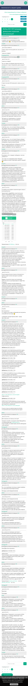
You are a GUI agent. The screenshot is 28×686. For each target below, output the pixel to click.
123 (18, 57)
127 (18, 107)
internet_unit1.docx (13, 581)
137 (17, 321)
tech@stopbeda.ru (16, 422)
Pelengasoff (4, 427)
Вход (12, 12)
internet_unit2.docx (6, 582)
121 (18, 38)
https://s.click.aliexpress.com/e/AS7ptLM (10, 394)
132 (16, 185)
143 (18, 513)
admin (3, 87)
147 (18, 586)
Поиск (24, 14)
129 (18, 135)
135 (16, 298)
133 (16, 248)
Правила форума (19, 14)
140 (18, 446)
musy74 (3, 163)
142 (18, 494)
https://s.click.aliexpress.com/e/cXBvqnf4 (11, 405)
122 (18, 45)
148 (17, 597)
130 (18, 150)
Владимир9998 (5, 36)
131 (16, 165)
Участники (12, 14)
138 (17, 414)
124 (18, 68)
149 (17, 610)
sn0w (3, 595)
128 (18, 125)
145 (18, 546)
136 (16, 304)
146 (16, 564)
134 (16, 270)
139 (17, 428)
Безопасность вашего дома (11, 8)
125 (18, 78)
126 (18, 89)
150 (17, 654)
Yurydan (3, 43)
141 (18, 483)
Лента (15, 12)
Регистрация (8, 12)
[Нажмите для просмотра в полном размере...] (9, 242)
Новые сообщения (21, 12)
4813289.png (11, 244)
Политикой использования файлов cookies (13, 681)
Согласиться (14, 684)
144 (18, 527)
